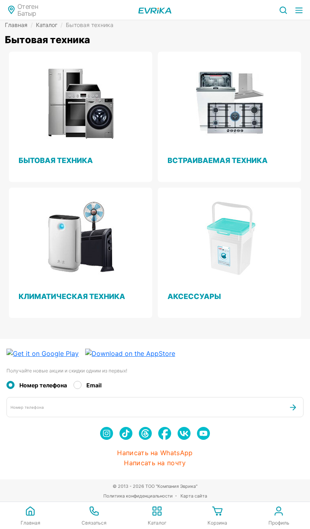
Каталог (49, 24)
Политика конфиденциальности (138, 496)
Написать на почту (155, 463)
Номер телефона (43, 385)
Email (94, 385)
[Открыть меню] (299, 10)
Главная (19, 24)
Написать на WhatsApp (155, 453)
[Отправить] (293, 407)
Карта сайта (193, 496)
